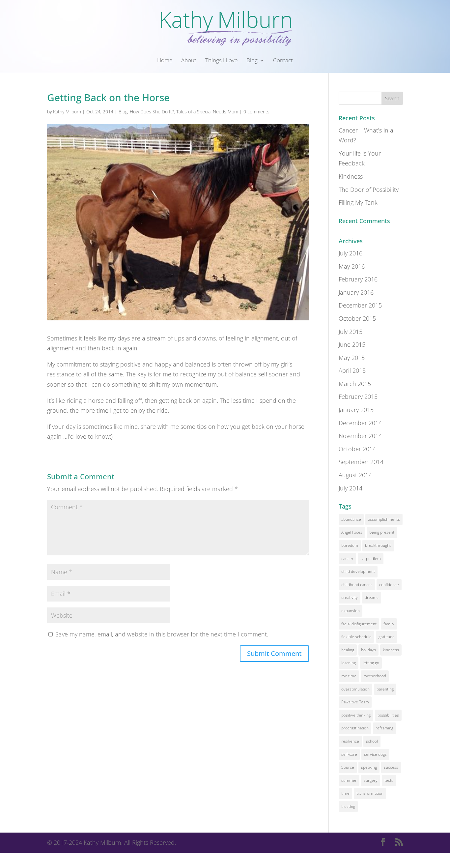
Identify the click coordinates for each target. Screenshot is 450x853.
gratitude (387, 636)
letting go (371, 662)
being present (381, 532)
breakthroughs (378, 545)
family (388, 624)
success (391, 767)
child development (358, 571)
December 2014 (360, 423)
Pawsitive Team (355, 702)
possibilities (388, 715)
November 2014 (360, 436)
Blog (252, 61)
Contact (283, 61)
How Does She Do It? (152, 111)
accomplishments (384, 519)
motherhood (374, 676)
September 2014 (361, 462)
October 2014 (357, 449)
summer (349, 780)
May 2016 (352, 266)
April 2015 (352, 370)
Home (164, 61)
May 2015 (352, 358)
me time (348, 676)
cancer (347, 558)
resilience (350, 741)
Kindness (351, 176)
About (188, 61)
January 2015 (356, 410)
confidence (389, 584)
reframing (384, 728)
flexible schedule (356, 636)
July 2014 (350, 488)
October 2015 (357, 318)
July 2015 (350, 332)
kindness (391, 650)
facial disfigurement (359, 624)
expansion (350, 610)
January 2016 (356, 292)
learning (348, 662)
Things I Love (221, 61)
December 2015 (360, 305)
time (345, 793)
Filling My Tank (358, 202)
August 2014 (355, 475)
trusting (348, 806)
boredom (349, 545)
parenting (385, 689)
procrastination (355, 728)
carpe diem (370, 558)
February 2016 (358, 279)
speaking (369, 767)
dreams (372, 597)
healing (347, 650)
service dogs (375, 754)
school (372, 741)
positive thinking (356, 715)
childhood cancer (356, 584)
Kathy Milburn (67, 111)
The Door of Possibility (369, 189)
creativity (349, 597)
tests (388, 780)
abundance (351, 519)
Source (347, 767)
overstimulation (355, 689)
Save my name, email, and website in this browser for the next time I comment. (161, 634)
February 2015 (358, 396)
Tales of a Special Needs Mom (207, 111)
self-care (349, 754)
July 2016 (350, 253)
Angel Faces (351, 532)
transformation (369, 793)
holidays (368, 650)
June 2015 (352, 344)
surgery (371, 780)
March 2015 (355, 384)
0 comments (256, 111)
